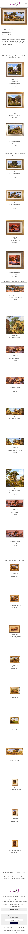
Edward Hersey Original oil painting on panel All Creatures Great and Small (14, 114)
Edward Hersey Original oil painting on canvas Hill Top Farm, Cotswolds (15, 759)
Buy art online (18, 899)
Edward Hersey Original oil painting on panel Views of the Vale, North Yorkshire (14, 173)
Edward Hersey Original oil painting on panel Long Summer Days (14, 83)
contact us (22, 878)
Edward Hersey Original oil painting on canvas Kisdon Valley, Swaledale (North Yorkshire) (14, 697)
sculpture (22, 901)
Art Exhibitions (10, 904)
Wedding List (16, 904)
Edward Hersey (7, 29)
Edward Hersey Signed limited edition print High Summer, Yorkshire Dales (15, 490)
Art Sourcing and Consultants (15, 903)
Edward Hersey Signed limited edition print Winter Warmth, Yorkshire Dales (14, 357)
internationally (4, 899)
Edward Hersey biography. (13, 48)
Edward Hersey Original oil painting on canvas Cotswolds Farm (15, 575)
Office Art (21, 904)
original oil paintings (5, 901)
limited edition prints (14, 901)
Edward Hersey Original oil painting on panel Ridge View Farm (14, 141)
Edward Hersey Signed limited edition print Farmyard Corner (14, 337)
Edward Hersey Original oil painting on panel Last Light (14, 273)
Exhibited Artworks (14, 909)
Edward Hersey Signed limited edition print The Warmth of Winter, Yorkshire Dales (14, 296)
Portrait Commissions (16, 906)
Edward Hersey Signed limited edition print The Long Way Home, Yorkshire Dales (14, 418)
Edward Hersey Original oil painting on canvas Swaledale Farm (15, 728)
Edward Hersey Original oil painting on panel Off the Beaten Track (14, 204)
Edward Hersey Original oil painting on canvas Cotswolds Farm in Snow (15, 636)
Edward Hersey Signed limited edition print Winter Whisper (14, 511)
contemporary (14, 898)
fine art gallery (20, 896)
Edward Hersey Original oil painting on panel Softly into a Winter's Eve (14, 239)
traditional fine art (5, 898)
